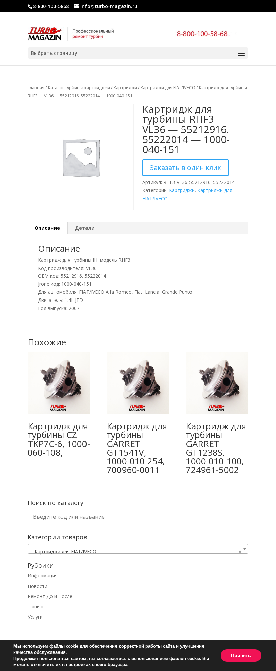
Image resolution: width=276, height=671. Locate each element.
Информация (43, 575)
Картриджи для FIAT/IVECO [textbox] (136, 551)
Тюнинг (36, 606)
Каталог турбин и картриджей (79, 87)
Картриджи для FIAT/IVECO (168, 87)
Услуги (35, 617)
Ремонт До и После (50, 596)
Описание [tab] (47, 228)
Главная (36, 87)
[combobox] (138, 549)
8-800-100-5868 (51, 6)
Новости (37, 586)
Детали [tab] (85, 228)
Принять (241, 655)
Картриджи (125, 87)
